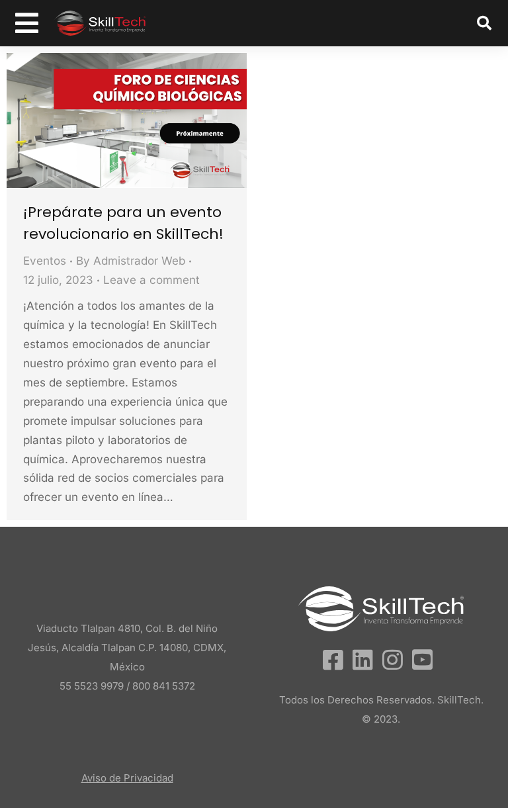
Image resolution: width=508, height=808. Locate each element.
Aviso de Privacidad (127, 778)
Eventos (44, 260)
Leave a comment (151, 280)
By (130, 260)
